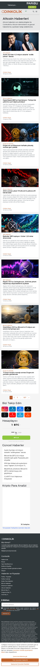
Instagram (4, 410)
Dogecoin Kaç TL (6, 592)
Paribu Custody (5, 579)
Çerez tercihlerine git (20, 656)
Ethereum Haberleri (7, 585)
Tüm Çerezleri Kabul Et (20, 660)
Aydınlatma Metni (11, 609)
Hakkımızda (4, 559)
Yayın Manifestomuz (7, 564)
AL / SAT (32, 7)
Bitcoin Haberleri (6, 583)
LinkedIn (12, 410)
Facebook (20, 410)
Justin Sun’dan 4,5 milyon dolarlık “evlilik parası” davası (15, 451)
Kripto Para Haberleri (7, 581)
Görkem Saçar (7, 72)
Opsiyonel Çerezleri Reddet (20, 664)
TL (16, 432)
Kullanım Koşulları (6, 566)
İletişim (3, 570)
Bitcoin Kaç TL (5, 590)
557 (25, 397)
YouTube (12, 415)
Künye (3, 561)
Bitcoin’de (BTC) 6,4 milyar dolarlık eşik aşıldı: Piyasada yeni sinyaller (16, 458)
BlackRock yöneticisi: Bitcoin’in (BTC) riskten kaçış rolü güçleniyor (15, 471)
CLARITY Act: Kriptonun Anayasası (13, 478)
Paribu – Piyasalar (6, 576)
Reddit (27, 415)
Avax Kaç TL (4, 594)
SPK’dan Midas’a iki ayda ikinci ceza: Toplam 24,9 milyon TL (15, 464)
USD (19, 432)
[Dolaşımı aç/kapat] (36, 11)
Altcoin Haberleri (6, 588)
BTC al (16, 437)
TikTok (27, 410)
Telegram (20, 415)
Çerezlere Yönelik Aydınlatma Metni (11, 568)
